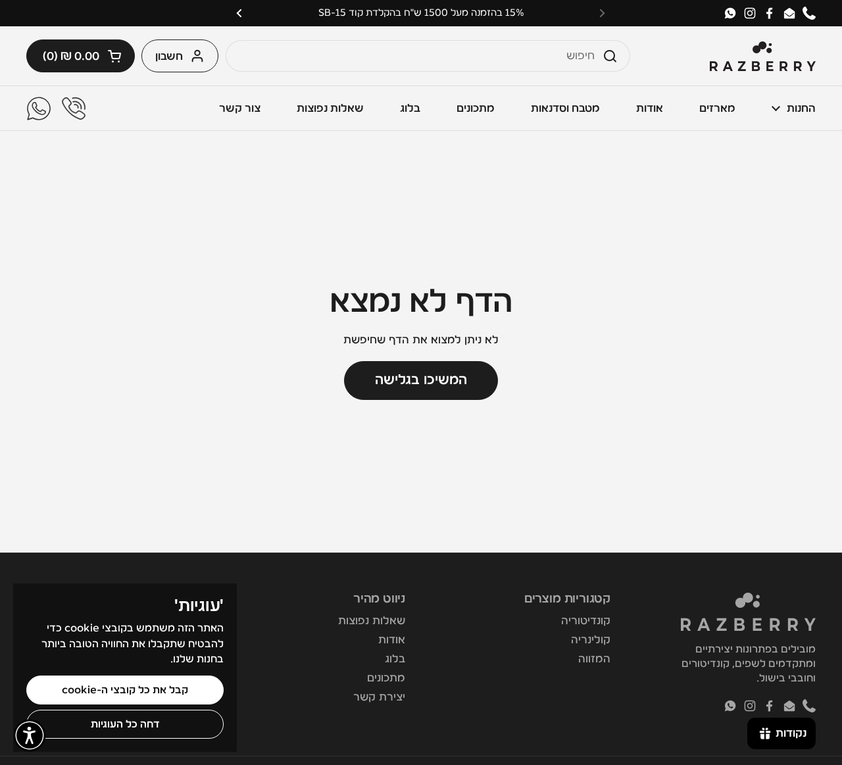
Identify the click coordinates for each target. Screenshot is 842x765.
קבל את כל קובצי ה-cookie (125, 690)
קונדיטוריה (585, 620)
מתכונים (386, 677)
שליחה (613, 55)
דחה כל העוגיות (125, 724)
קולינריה (590, 639)
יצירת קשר (379, 697)
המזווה (594, 658)
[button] (80, 55)
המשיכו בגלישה (421, 380)
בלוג (395, 658)
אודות (391, 639)
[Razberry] (763, 56)
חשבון (169, 56)
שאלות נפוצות (371, 620)
